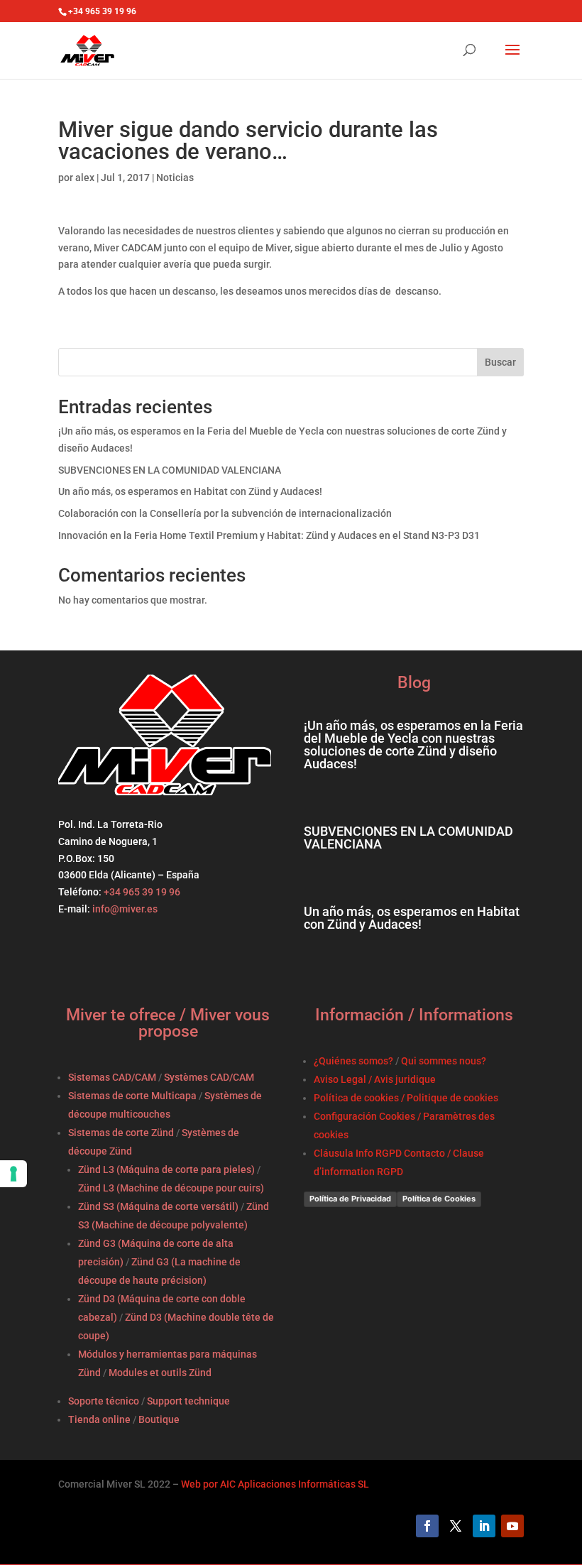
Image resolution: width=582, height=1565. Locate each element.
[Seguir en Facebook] (427, 1526)
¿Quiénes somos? (353, 1061)
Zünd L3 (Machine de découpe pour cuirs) (171, 1188)
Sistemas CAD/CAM (112, 1077)
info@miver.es (125, 909)
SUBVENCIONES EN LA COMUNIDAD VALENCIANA (169, 470)
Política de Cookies (439, 1199)
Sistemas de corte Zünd (121, 1132)
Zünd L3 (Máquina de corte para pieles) (166, 1169)
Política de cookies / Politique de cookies (406, 1097)
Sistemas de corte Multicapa (132, 1095)
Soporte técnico (103, 1401)
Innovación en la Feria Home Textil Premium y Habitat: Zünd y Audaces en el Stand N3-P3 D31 (269, 535)
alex (84, 177)
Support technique (188, 1401)
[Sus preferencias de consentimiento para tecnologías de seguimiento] (13, 1173)
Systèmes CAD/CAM (209, 1077)
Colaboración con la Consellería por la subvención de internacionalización (225, 513)
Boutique (159, 1419)
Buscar (500, 362)
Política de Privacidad (350, 1199)
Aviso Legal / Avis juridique (375, 1079)
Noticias (175, 177)
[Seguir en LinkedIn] (484, 1526)
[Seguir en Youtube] (512, 1526)
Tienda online (99, 1419)
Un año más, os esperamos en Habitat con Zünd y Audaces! (190, 491)
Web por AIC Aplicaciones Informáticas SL (275, 1484)
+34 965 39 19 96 (140, 892)
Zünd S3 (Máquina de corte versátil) (158, 1206)
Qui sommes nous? (443, 1061)
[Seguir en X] (455, 1526)
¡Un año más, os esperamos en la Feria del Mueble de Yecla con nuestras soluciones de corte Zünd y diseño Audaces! (413, 744)
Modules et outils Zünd (160, 1372)
